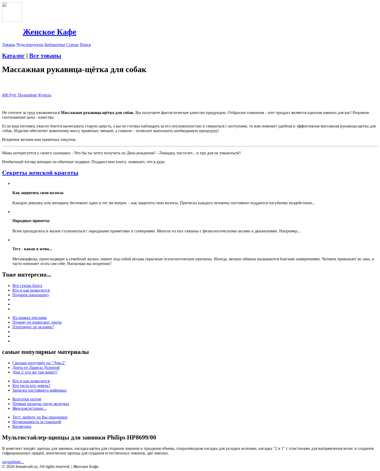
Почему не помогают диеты (37, 322)
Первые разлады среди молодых (40, 403)
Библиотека (54, 44)
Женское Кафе (49, 31)
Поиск (85, 44)
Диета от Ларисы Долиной (36, 367)
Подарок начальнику (30, 295)
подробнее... (13, 462)
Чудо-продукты (29, 44)
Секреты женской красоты (40, 172)
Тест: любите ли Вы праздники (39, 417)
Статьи (72, 44)
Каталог (13, 55)
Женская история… (29, 408)
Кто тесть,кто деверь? (31, 385)
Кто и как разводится (31, 290)
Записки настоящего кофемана (39, 390)
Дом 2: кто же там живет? (35, 372)
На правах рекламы (29, 317)
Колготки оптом (26, 399)
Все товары (45, 55)
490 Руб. (9, 95)
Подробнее (27, 95)
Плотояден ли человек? (33, 327)
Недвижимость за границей (36, 422)
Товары (8, 44)
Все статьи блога (27, 285)
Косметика (21, 426)
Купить (44, 95)
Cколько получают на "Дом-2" (39, 363)
